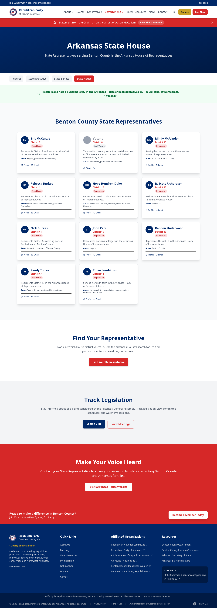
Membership (67, 560)
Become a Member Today (188, 515)
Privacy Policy (99, 604)
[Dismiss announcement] (212, 22)
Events (81, 12)
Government (113, 12)
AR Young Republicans (123, 560)
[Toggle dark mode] (174, 12)
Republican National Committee (128, 544)
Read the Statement (151, 22)
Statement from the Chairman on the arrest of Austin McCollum (97, 22)
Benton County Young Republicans (129, 571)
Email (36, 165)
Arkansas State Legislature (176, 560)
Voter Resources (136, 12)
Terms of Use (116, 604)
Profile (26, 165)
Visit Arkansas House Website (108, 487)
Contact (162, 12)
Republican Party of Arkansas (126, 550)
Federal (16, 78)
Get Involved (94, 12)
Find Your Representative (109, 362)
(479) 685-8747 (172, 578)
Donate (185, 11)
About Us (65, 544)
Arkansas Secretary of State (176, 555)
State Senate (61, 78)
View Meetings (121, 424)
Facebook (203, 2)
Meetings (65, 550)
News (152, 12)
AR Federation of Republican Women (130, 555)
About (67, 12)
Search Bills (94, 423)
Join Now (200, 11)
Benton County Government (176, 544)
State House (84, 78)
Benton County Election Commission (181, 550)
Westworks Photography (159, 603)
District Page (91, 168)
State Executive (37, 78)
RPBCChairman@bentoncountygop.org (30, 2)
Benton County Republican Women (129, 565)
